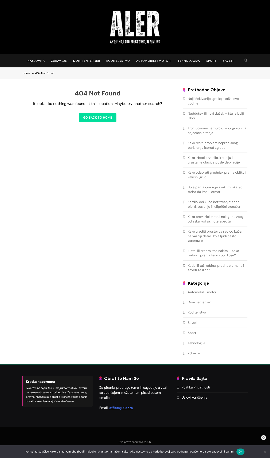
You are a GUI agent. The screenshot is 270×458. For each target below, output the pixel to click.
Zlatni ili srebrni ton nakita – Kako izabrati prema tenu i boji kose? (213, 253)
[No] (265, 452)
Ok (240, 451)
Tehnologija (189, 61)
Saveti (228, 61)
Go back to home (97, 117)
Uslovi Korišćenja (194, 397)
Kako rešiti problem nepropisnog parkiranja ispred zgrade (213, 145)
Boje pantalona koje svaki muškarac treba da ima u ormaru (215, 189)
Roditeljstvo (118, 61)
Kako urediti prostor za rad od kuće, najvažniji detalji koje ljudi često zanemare (215, 236)
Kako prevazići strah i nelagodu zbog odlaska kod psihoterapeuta (216, 218)
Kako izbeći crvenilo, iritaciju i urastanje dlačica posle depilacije (214, 159)
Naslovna (36, 61)
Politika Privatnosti (196, 387)
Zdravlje (59, 61)
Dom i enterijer (86, 61)
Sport (211, 61)
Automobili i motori (153, 61)
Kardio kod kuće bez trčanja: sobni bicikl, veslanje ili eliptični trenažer (214, 204)
